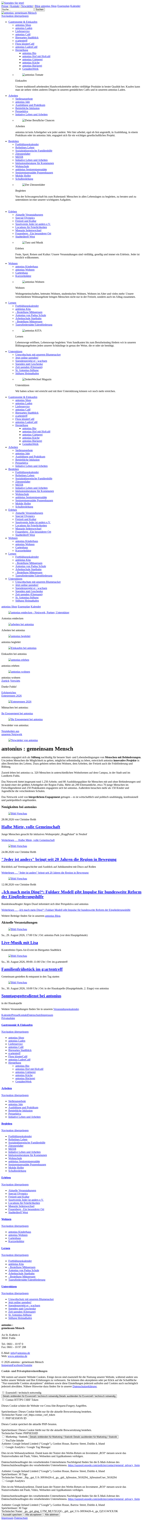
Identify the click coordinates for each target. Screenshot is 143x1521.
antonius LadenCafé (26, 46)
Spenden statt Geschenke (29, 363)
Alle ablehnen (52, 1514)
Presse (4, 6)
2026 (19, 695)
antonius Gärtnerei (32, 59)
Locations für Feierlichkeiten (31, 227)
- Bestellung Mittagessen (28, 312)
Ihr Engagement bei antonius (17, 713)
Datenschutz (34, 1015)
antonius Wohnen (25, 269)
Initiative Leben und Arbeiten (31, 114)
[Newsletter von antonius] (23, 740)
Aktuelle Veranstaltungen (29, 214)
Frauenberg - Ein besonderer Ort (33, 233)
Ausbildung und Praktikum (30, 105)
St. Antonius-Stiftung (27, 370)
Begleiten (13, 141)
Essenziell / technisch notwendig (23, 1392)
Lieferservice (22, 31)
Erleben (12, 211)
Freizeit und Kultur (25, 220)
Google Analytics (15, 1480)
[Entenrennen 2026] (19, 701)
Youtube (27, 1365)
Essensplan (63, 6)
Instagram (6, 1365)
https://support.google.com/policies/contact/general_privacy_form (104, 1465)
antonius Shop (49, 6)
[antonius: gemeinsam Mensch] (19, 12)
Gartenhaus (21, 272)
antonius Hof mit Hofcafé (36, 56)
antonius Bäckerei (32, 65)
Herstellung (21, 50)
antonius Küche (31, 62)
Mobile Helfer (23, 175)
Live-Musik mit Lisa (19, 942)
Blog (37, 6)
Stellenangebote (24, 98)
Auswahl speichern (12, 1514)
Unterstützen (15, 351)
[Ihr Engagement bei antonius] (25, 719)
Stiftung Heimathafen (27, 373)
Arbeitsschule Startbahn (28, 318)
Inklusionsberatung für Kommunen (34, 163)
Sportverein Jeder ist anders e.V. (33, 224)
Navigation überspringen (15, 15)
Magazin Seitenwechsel (28, 230)
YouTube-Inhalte (14, 1440)
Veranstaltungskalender (66, 1009)
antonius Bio (29, 53)
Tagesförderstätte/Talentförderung (33, 324)
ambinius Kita (23, 309)
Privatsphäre (8, 1018)
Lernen (12, 302)
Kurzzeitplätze (23, 275)
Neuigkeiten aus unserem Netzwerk (11, 733)
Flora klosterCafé (24, 43)
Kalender (75, 6)
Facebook (17, 1365)
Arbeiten (13, 95)
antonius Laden (23, 28)
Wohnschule (22, 166)
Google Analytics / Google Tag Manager (28, 1447)
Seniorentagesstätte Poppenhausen (34, 172)
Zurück (5, 680)
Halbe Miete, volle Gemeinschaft (30, 827)
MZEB (19, 156)
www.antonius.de (17, 1356)
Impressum (47, 1015)
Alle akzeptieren (33, 1514)
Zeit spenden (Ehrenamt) (29, 367)
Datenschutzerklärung (85, 1386)
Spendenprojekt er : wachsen (31, 360)
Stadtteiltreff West (25, 236)
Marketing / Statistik (17, 1436)
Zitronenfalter (22, 153)
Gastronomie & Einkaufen (22, 21)
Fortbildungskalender (27, 144)
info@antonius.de (20, 1352)
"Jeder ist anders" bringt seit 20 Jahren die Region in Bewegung (58, 859)
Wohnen (13, 263)
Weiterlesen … (28, 840)
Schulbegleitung (24, 178)
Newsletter (27, 6)
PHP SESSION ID (16, 1418)
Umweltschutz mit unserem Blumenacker (38, 354)
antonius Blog (52, 915)
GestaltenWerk (30, 68)
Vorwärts (15, 680)
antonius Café (23, 34)
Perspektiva (21, 111)
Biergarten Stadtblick (27, 37)
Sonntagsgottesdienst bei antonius (31, 996)
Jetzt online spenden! (26, 357)
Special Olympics (25, 217)
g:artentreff (21, 40)
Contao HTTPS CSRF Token (22, 1399)
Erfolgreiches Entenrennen (8, 694)
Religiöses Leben (24, 147)
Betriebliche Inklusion (27, 108)
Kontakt (14, 6)
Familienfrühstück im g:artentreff (32, 969)
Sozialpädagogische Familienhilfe (33, 150)
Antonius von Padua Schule (30, 315)
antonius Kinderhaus (26, 266)
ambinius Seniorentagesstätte (31, 169)
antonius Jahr (22, 101)
